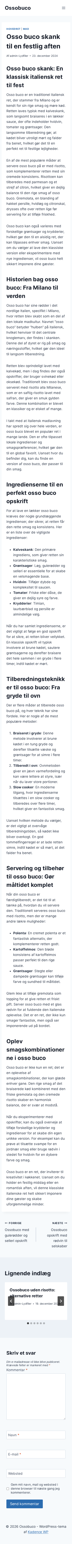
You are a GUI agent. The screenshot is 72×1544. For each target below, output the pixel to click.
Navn (13, 1435)
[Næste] (61, 1301)
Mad (26, 28)
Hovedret (13, 28)
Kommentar (17, 1370)
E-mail (14, 1454)
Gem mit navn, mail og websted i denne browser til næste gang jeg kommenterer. (35, 1488)
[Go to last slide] (11, 1301)
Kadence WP (38, 1532)
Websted (15, 1474)
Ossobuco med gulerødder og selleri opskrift (17, 1232)
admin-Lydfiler (19, 55)
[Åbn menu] (63, 8)
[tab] (28, 1323)
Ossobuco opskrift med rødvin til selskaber (57, 1234)
